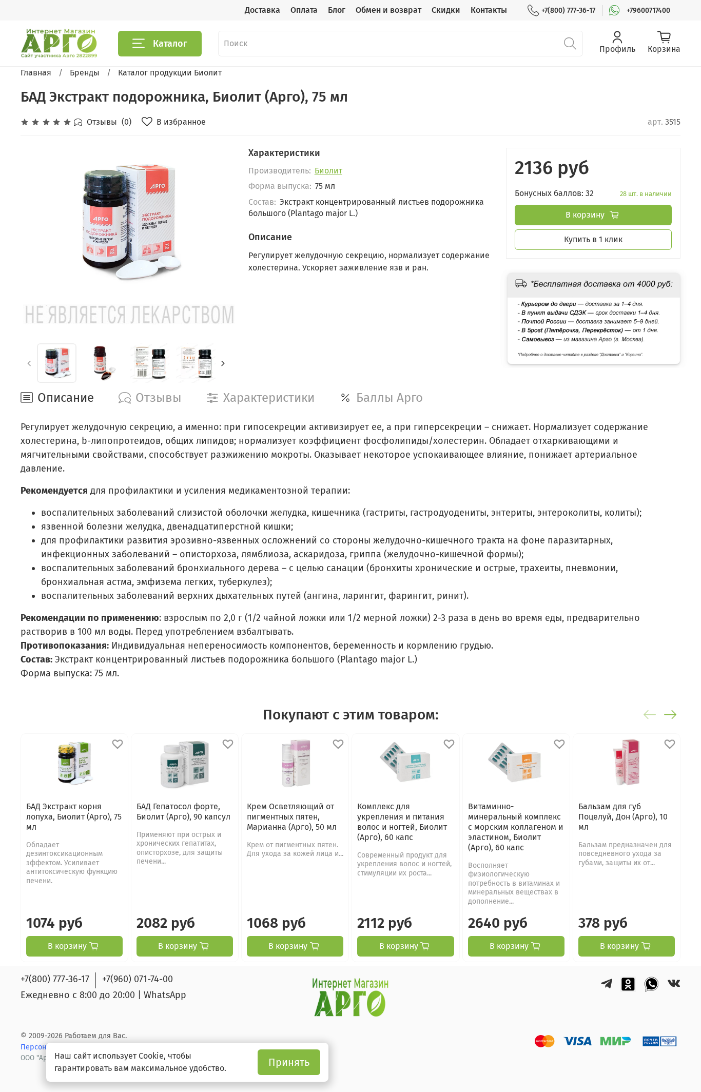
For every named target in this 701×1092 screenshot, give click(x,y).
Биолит (328, 171)
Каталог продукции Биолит (170, 72)
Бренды (85, 72)
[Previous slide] (37, 223)
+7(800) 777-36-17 (568, 10)
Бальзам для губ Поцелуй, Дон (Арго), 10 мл (623, 816)
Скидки (446, 10)
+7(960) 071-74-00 (137, 979)
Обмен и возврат (388, 10)
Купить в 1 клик (593, 239)
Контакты (489, 10)
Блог (336, 10)
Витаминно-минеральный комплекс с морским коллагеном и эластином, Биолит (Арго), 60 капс (515, 826)
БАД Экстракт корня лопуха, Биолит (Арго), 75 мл (74, 816)
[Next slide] (215, 223)
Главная (36, 72)
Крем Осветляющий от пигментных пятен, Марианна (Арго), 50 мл (292, 816)
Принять (288, 1062)
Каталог (170, 43)
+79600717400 (648, 10)
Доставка (262, 10)
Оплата (304, 10)
